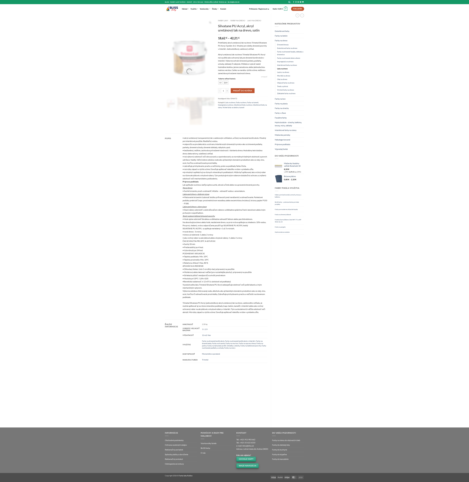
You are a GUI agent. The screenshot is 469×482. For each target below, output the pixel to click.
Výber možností (175, 414)
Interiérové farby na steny (285, 130)
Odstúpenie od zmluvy (174, 464)
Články (214, 9)
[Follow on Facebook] (293, 2)
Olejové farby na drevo (285, 83)
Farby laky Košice (185, 476)
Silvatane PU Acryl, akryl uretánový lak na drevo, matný (228, 402)
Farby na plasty (281, 103)
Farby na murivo (232, 343)
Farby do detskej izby (281, 445)
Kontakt (223, 9)
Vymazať (264, 77)
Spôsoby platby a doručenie (176, 454)
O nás (203, 453)
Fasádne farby (281, 118)
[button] (289, 2)
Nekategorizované (282, 139)
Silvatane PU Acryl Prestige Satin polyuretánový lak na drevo (175, 403)
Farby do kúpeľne (279, 454)
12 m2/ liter (206, 335)
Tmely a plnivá (282, 86)
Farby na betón (281, 36)
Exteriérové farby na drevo (287, 48)
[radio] (220, 82)
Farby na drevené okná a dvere (288, 58)
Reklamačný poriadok (174, 449)
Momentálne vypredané (211, 354)
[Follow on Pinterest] (300, 2)
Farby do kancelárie (280, 459)
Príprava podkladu (282, 144)
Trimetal (205, 360)
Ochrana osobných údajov (176, 445)
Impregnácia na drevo (285, 62)
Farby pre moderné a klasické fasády (286, 209)
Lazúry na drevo (283, 72)
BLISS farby (205, 448)
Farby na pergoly (280, 227)
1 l (203, 329)
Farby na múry (229, 348)
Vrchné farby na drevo (285, 90)
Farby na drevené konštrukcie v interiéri (240, 341)
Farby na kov (280, 99)
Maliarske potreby (282, 135)
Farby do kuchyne (279, 449)
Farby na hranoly (218, 343)
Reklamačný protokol (174, 459)
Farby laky (223, 21)
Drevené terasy (283, 45)
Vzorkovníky (204, 9)
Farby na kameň (252, 102)
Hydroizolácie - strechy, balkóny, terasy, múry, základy (288, 124)
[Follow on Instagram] (296, 2)
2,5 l (206, 329)
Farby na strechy (282, 108)
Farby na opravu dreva (247, 343)
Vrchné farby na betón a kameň (233, 107)
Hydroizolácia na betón (282, 232)
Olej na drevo (282, 79)
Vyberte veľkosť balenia (226, 79)
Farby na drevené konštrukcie (213, 341)
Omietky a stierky (233, 346)
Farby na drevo (281, 40)
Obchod (184, 9)
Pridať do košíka (242, 91)
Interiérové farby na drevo (287, 65)
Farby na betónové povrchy (250, 346)
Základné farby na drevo (286, 93)
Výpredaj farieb (281, 149)
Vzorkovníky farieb (208, 443)
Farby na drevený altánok (283, 214)
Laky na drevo (282, 69)
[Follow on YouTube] (303, 2)
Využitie (194, 9)
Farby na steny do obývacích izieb (286, 440)
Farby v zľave (280, 113)
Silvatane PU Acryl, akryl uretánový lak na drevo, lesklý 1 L (202, 402)
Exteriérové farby (282, 31)
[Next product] (297, 15)
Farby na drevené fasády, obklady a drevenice (290, 53)
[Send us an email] (298, 2)
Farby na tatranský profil (216, 346)
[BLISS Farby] (171, 8)
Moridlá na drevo (283, 76)
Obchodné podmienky (174, 440)
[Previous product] (302, 15)
